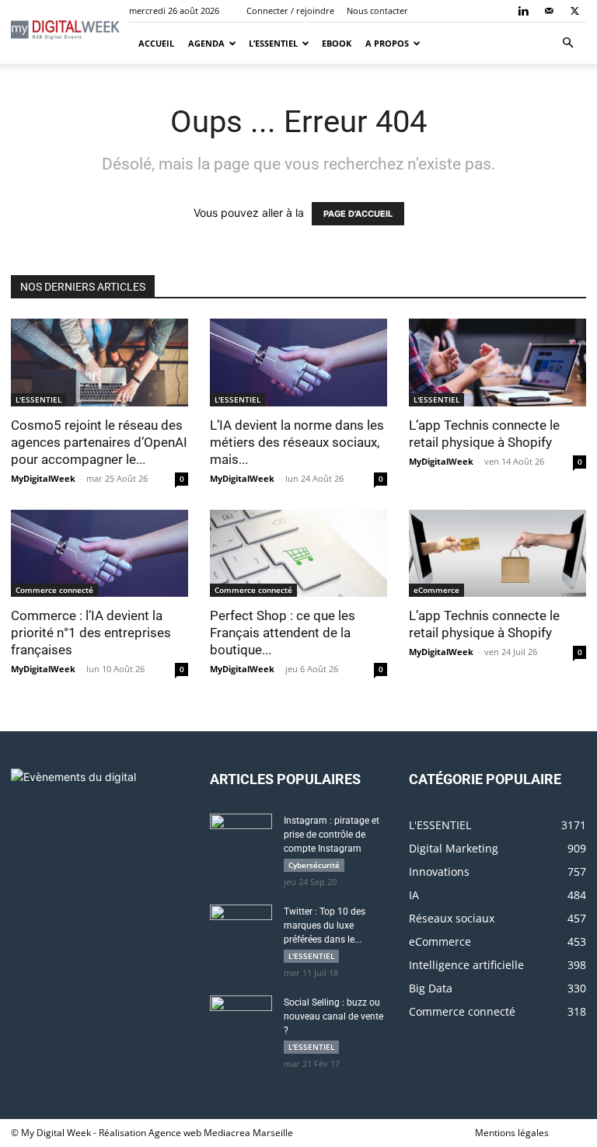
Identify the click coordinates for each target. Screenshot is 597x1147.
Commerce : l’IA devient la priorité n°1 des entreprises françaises (91, 632)
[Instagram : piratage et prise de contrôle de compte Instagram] (241, 835)
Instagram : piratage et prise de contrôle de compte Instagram (331, 834)
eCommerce (436, 589)
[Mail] (548, 11)
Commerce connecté (54, 589)
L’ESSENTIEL (273, 43)
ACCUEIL (155, 43)
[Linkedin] (523, 11)
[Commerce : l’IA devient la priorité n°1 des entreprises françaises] (99, 554)
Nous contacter (377, 10)
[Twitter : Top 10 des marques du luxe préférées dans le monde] (241, 926)
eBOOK (336, 43)
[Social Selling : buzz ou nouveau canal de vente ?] (241, 1017)
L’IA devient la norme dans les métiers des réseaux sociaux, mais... (297, 442)
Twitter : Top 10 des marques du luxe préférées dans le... (324, 925)
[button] (567, 43)
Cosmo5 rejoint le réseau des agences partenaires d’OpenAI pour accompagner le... (99, 442)
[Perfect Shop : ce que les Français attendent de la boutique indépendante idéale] (298, 554)
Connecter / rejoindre (290, 10)
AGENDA (206, 43)
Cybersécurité (314, 864)
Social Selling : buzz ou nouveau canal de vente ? (333, 1016)
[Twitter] (574, 11)
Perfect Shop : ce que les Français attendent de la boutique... (282, 632)
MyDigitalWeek (43, 478)
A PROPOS (387, 43)
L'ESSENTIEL (38, 399)
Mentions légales (512, 1132)
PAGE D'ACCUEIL (358, 213)
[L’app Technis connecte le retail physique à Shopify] (497, 362)
